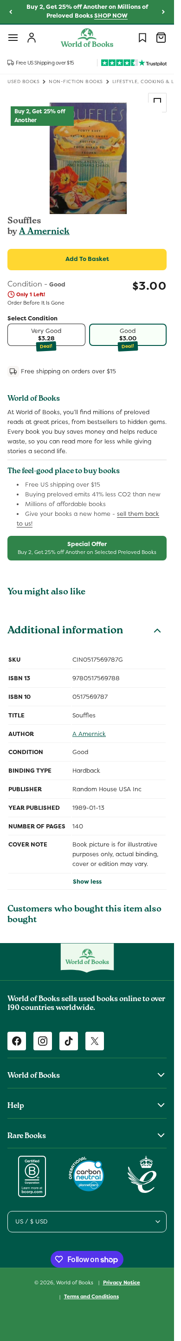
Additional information (65, 631)
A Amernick (44, 232)
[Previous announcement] (10, 12)
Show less (87, 881)
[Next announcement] (163, 12)
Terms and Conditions (91, 1296)
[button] (13, 37)
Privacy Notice (121, 1282)
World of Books (75, 1282)
